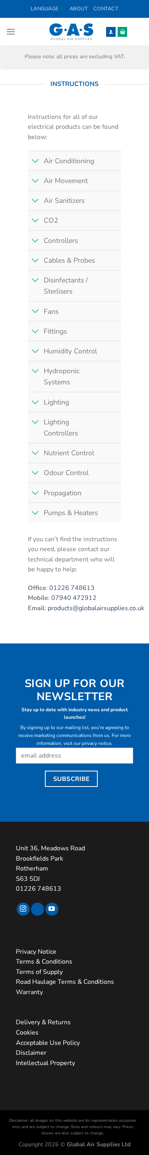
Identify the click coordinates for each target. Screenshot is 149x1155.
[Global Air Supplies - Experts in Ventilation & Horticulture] (71, 31)
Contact (105, 8)
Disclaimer (31, 1052)
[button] (10, 31)
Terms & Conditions (44, 961)
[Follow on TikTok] (37, 909)
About (79, 8)
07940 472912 (74, 598)
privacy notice (96, 743)
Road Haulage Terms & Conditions (65, 981)
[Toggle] (35, 161)
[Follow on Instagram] (23, 909)
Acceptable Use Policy (48, 1043)
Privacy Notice (36, 951)
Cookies (27, 1032)
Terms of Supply (39, 972)
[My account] (111, 32)
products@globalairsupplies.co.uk (96, 608)
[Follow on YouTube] (51, 909)
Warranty (29, 992)
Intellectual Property (45, 1063)
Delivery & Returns (43, 1022)
